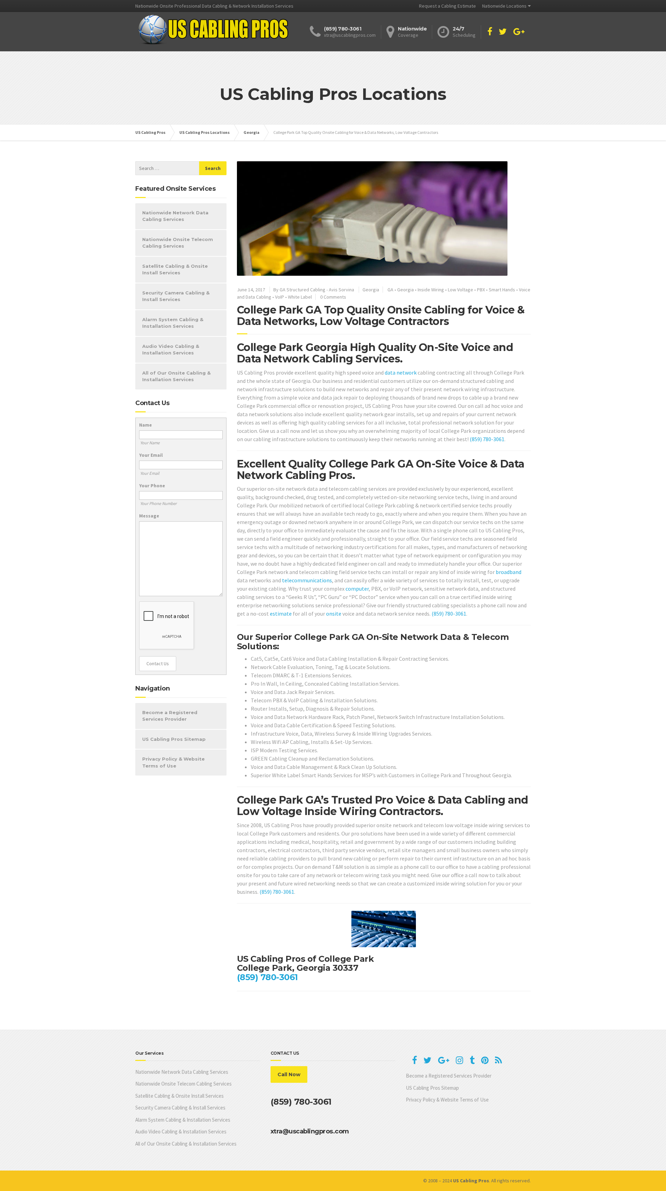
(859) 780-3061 (487, 439)
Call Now (289, 1074)
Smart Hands (502, 289)
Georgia (370, 289)
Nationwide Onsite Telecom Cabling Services (177, 243)
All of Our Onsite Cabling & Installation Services (176, 376)
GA (390, 289)
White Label (300, 297)
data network (401, 372)
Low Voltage (460, 289)
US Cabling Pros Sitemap (174, 739)
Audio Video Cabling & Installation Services (170, 349)
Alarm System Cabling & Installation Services (172, 323)
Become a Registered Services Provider (169, 716)
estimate (281, 613)
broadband (508, 571)
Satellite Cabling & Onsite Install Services (175, 269)
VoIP (279, 297)
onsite (333, 613)
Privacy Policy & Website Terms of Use (173, 762)
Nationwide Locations (504, 6)
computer (357, 588)
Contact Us (157, 663)
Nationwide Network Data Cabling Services (175, 216)
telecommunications (307, 580)
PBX (481, 289)
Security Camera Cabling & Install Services (176, 296)
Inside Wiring (431, 289)
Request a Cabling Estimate (447, 6)
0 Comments (333, 297)
